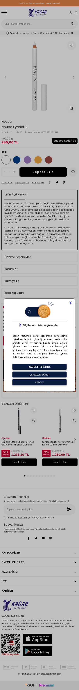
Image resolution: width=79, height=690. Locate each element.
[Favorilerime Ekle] (33, 410)
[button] (5, 77)
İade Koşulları (14, 293)
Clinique (5, 438)
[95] (27, 159)
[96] (38, 159)
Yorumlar (11, 269)
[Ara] (72, 24)
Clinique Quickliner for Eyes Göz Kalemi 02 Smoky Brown (58, 443)
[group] (39, 77)
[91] (6, 159)
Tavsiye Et (6, 182)
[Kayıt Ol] (69, 509)
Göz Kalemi (46, 33)
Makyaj (26, 33)
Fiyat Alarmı (22, 182)
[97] (48, 159)
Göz (35, 33)
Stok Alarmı (38, 182)
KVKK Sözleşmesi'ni (18, 517)
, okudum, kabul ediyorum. (31, 517)
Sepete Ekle (43, 172)
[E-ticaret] (39, 685)
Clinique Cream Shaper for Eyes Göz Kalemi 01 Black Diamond (17, 443)
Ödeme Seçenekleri (17, 257)
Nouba (6, 122)
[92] (16, 159)
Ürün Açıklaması (16, 194)
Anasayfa (14, 33)
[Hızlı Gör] (33, 420)
